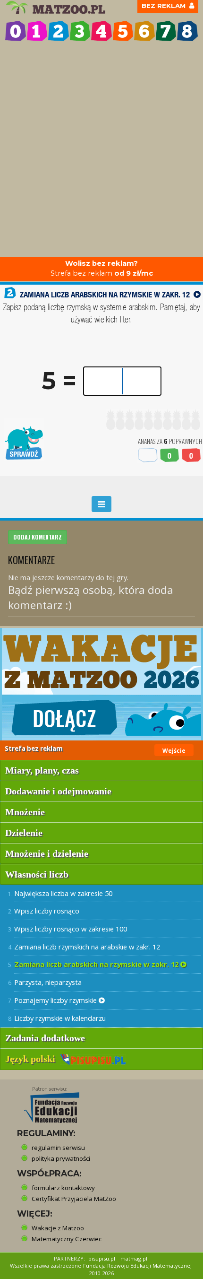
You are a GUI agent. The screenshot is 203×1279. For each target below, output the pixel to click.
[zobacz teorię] (197, 294)
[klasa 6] (144, 31)
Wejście (174, 751)
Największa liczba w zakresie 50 (63, 893)
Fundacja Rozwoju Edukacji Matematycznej (137, 1265)
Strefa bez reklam (102, 268)
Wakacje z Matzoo (58, 1228)
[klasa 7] (166, 31)
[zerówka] (15, 31)
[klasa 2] (58, 31)
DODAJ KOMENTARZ (37, 537)
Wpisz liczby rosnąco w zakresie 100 (70, 928)
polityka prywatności (61, 1158)
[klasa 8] (187, 31)
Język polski (32, 1058)
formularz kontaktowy (63, 1187)
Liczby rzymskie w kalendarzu (60, 1018)
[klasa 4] (101, 31)
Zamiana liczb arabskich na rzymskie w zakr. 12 (97, 964)
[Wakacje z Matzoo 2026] (101, 684)
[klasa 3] (80, 31)
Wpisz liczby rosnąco (46, 910)
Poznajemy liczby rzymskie (56, 1000)
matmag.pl (133, 1258)
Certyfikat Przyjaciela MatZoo (74, 1198)
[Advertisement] (101, 150)
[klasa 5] (123, 31)
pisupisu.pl (101, 1258)
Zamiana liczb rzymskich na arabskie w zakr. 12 (87, 946)
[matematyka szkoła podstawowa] (57, 7)
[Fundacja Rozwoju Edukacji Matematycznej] (45, 1102)
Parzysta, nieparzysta (48, 982)
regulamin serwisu (58, 1147)
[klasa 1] (37, 31)
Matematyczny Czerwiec (67, 1239)
